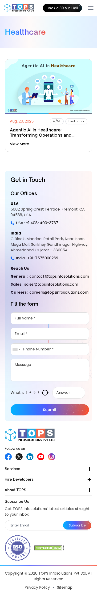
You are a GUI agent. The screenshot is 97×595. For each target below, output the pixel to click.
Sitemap (65, 587)
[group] (48, 105)
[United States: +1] (16, 349)
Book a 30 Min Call (62, 8)
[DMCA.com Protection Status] (49, 547)
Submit (50, 409)
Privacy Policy (37, 587)
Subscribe (77, 525)
